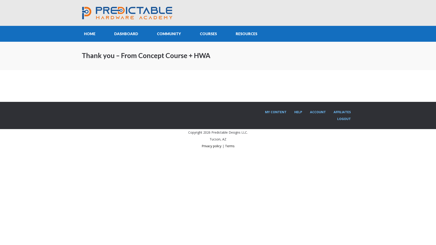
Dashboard (126, 34)
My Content (276, 112)
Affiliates (342, 112)
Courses (208, 34)
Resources (246, 34)
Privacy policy (211, 146)
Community (169, 34)
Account (318, 112)
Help (298, 112)
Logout (344, 119)
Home (89, 34)
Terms (230, 146)
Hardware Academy (127, 13)
